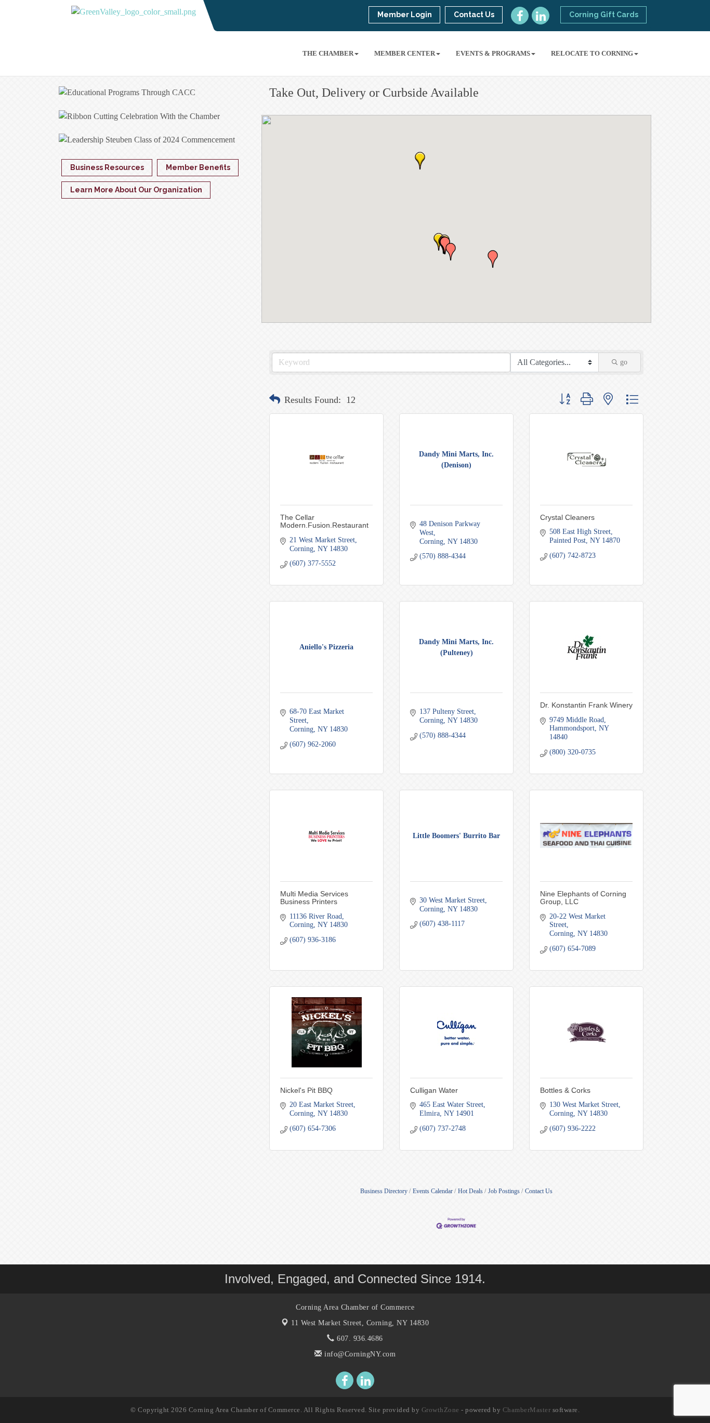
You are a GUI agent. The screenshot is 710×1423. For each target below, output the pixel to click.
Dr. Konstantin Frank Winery (586, 705)
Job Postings (504, 1191)
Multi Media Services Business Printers (314, 898)
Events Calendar (433, 1191)
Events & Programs (493, 53)
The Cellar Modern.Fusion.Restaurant (324, 521)
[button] (420, 160)
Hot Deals (470, 1191)
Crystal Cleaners (567, 517)
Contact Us (539, 1191)
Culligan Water (434, 1090)
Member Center (404, 53)
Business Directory (383, 1191)
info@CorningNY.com (359, 1354)
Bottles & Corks (565, 1090)
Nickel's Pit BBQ (306, 1090)
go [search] (623, 362)
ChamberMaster (527, 1410)
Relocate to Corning (592, 53)
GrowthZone (440, 1410)
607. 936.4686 (359, 1338)
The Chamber (328, 53)
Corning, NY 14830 (360, 1323)
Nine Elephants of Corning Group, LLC (583, 898)
